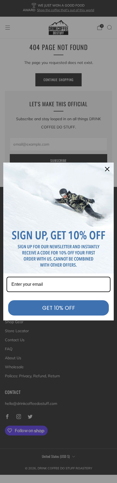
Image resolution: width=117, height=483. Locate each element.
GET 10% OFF (58, 308)
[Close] (107, 169)
